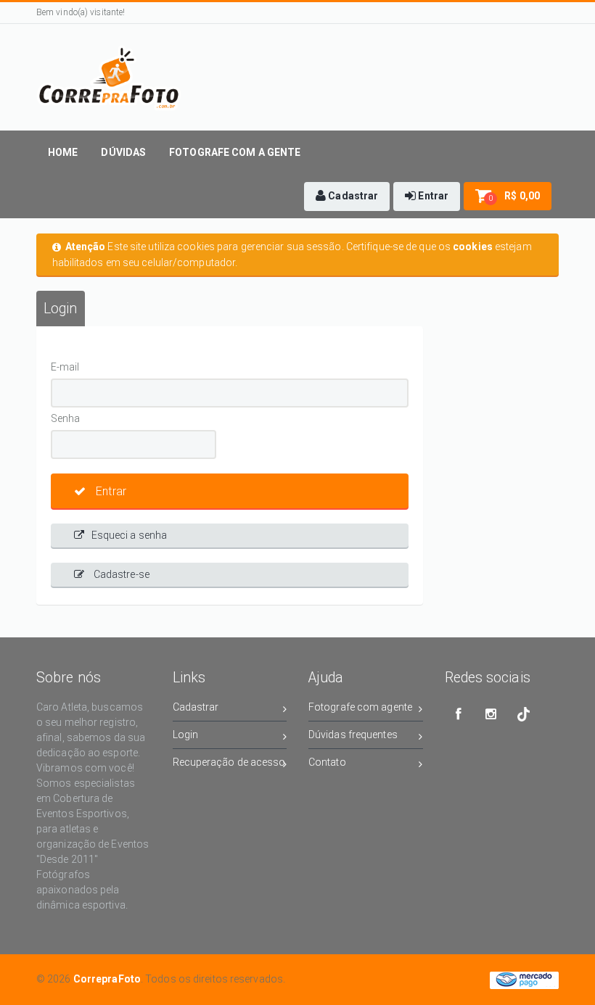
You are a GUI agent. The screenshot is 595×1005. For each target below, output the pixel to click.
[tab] (60, 308)
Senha (66, 418)
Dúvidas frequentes (353, 734)
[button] (347, 196)
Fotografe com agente (360, 707)
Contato (327, 762)
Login (186, 734)
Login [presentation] (61, 308)
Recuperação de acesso (229, 762)
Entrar (109, 491)
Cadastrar (196, 707)
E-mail (65, 367)
